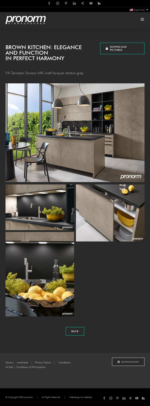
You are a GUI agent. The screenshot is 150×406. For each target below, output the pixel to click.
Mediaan (88, 397)
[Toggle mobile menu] (143, 19)
